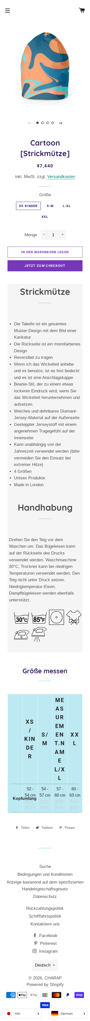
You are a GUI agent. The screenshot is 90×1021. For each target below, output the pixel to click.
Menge (30, 234)
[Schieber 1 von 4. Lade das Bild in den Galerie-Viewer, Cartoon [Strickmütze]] (37, 122)
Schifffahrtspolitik (45, 916)
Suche (45, 866)
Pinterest (48, 943)
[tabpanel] (45, 65)
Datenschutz (45, 896)
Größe (45, 194)
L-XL (67, 206)
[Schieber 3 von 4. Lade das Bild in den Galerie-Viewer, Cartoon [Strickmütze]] (47, 122)
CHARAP (53, 978)
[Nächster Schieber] (60, 122)
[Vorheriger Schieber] (29, 122)
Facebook (48, 935)
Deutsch (42, 965)
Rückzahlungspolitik (45, 908)
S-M (50, 206)
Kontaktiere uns (45, 924)
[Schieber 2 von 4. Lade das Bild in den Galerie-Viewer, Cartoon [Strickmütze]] (42, 122)
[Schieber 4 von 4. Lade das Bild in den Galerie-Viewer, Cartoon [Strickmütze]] (52, 122)
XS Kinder (28, 206)
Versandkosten (61, 176)
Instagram (48, 951)
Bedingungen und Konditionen (45, 874)
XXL (45, 217)
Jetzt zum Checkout (44, 266)
